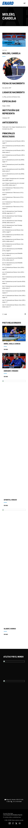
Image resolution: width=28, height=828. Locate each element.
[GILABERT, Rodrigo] (14, 567)
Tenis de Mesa (8, 42)
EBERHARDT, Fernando (11, 371)
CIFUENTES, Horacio (10, 500)
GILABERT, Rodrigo (10, 629)
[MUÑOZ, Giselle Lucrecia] (14, 333)
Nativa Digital (10, 813)
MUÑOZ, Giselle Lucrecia (12, 344)
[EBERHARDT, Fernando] (14, 360)
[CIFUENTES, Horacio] (14, 438)
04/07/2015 (4, 50)
